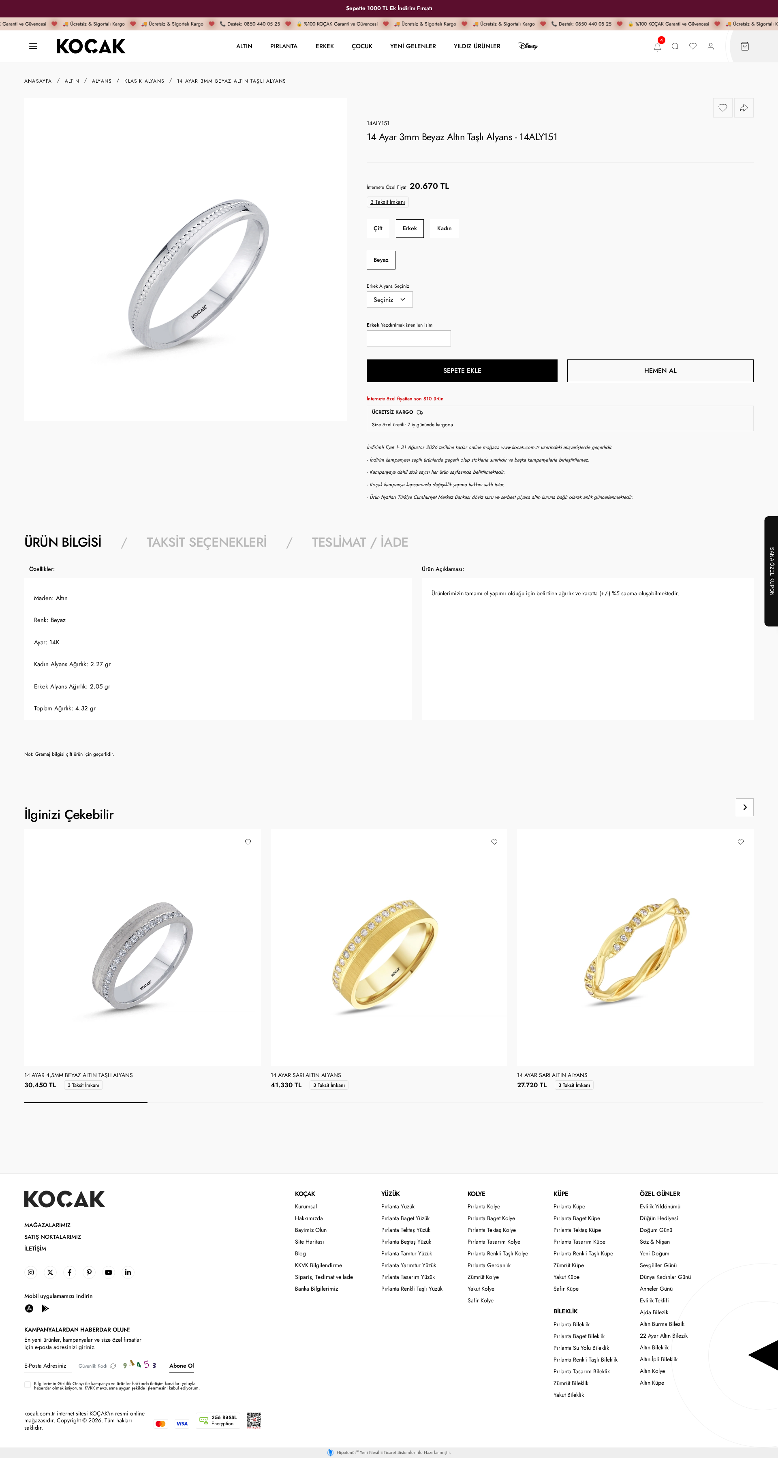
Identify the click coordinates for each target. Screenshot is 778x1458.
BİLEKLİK (565, 1311)
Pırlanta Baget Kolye (491, 1218)
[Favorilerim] (693, 46)
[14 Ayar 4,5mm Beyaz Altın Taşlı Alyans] (139, 947)
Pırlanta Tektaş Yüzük (405, 1230)
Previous (714, 807)
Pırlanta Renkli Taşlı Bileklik (586, 1360)
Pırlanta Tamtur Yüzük (406, 1253)
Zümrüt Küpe (569, 1265)
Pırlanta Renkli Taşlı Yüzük (411, 1289)
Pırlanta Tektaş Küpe (577, 1230)
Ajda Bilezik (654, 1312)
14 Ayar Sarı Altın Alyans (306, 1075)
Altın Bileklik (654, 1347)
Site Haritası (309, 1242)
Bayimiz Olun (311, 1230)
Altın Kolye (652, 1371)
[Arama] (675, 46)
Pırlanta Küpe (569, 1206)
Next (745, 807)
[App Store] (29, 1308)
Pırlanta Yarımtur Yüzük (408, 1265)
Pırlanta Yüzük (398, 1206)
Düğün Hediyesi (659, 1218)
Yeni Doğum (654, 1253)
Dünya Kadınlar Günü (665, 1277)
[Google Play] (45, 1308)
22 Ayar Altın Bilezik (664, 1336)
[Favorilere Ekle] (723, 108)
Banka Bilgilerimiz (316, 1289)
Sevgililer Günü (658, 1265)
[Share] (744, 107)
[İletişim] (33, 46)
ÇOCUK (362, 46)
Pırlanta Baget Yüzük (405, 1218)
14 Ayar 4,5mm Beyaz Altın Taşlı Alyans (78, 1075)
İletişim (35, 1249)
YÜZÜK (390, 1193)
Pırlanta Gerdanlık (489, 1265)
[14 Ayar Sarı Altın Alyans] (389, 947)
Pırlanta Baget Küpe (577, 1218)
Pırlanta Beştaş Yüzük (406, 1242)
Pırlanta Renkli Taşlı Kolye (498, 1253)
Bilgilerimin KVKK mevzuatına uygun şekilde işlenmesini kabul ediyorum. (117, 1385)
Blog (300, 1253)
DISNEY (528, 46)
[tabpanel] (389, 664)
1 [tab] (85, 1102)
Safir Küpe (566, 1289)
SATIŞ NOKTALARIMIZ (52, 1237)
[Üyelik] (711, 46)
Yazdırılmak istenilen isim (399, 324)
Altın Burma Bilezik (662, 1324)
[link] (30, 1272)
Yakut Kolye (481, 1289)
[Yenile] (113, 1366)
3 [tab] (332, 1102)
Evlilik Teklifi (654, 1300)
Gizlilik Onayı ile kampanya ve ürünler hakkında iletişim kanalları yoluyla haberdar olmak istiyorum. (114, 1385)
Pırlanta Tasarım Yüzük (408, 1277)
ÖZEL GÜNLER (660, 1193)
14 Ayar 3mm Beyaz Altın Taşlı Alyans (231, 81)
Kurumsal (306, 1206)
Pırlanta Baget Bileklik (579, 1336)
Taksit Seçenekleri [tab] (207, 542)
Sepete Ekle (462, 370)
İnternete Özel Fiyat (386, 187)
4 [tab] (455, 1102)
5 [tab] (578, 1102)
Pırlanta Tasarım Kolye (494, 1242)
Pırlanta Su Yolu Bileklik (581, 1348)
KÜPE (561, 1193)
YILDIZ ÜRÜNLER (477, 46)
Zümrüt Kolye (483, 1277)
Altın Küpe (652, 1383)
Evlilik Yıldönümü (660, 1206)
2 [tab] (209, 1102)
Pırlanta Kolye (484, 1206)
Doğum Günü (656, 1230)
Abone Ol (181, 1366)
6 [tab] (701, 1102)
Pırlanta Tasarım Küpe (579, 1242)
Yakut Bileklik (569, 1395)
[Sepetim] (745, 46)
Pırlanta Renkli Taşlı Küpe (583, 1253)
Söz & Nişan (655, 1242)
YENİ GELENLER (413, 46)
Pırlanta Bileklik (572, 1324)
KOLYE (476, 1193)
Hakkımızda (309, 1218)
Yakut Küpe (566, 1277)
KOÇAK (305, 1193)
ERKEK (325, 46)
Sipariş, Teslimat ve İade (324, 1277)
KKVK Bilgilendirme (318, 1265)
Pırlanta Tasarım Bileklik (582, 1371)
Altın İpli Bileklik (659, 1359)
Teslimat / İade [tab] (360, 542)
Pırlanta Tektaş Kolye (492, 1230)
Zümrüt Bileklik (571, 1383)
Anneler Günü (656, 1289)
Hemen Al (660, 370)
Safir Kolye (481, 1300)
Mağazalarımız (47, 1225)
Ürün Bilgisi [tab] (62, 542)
